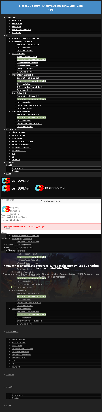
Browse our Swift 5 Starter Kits (25, 38)
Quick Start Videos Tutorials (29, 123)
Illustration (17, 23)
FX (13, 156)
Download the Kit (25, 50)
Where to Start (18, 132)
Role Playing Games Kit (22, 41)
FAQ (8, 247)
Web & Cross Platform (21, 29)
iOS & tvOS (16, 20)
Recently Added (19, 135)
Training (15, 171)
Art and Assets (18, 168)
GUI (13, 153)
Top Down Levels (19, 150)
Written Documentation (27, 65)
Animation (16, 26)
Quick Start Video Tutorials (29, 105)
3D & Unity (16, 32)
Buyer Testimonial (25, 68)
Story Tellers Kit (19, 93)
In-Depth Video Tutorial (27, 62)
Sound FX (16, 159)
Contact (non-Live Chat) (15, 245)
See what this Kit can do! (28, 44)
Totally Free (17, 138)
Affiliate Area (11, 250)
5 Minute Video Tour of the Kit (30, 87)
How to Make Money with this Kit (31, 59)
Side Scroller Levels (20, 144)
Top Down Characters (21, 147)
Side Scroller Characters (22, 141)
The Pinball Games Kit (21, 111)
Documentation (24, 47)
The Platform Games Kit (22, 75)
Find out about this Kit (27, 56)
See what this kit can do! (28, 78)
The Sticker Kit (18, 53)
